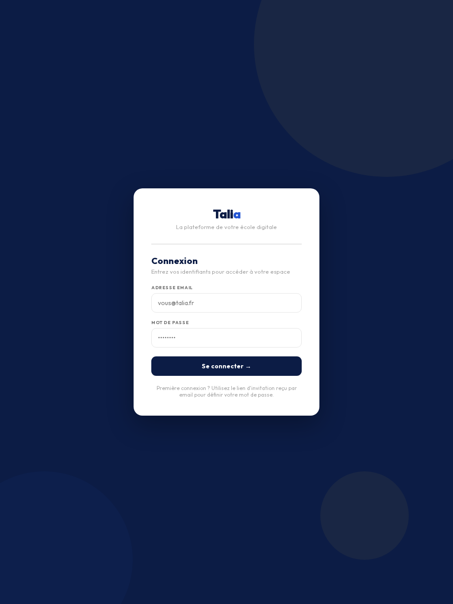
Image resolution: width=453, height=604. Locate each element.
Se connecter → (226, 366)
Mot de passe (170, 322)
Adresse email (172, 288)
